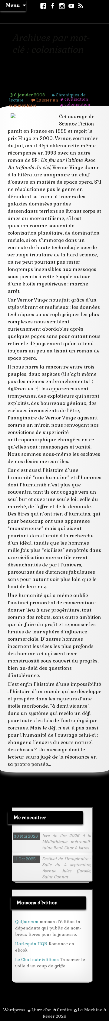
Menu (13, 5)
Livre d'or (41, 1010)
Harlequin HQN (31, 943)
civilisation (76, 99)
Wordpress (14, 1010)
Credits (64, 1010)
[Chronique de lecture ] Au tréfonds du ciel (51, 81)
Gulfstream (26, 921)
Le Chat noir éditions (37, 959)
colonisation (77, 104)
